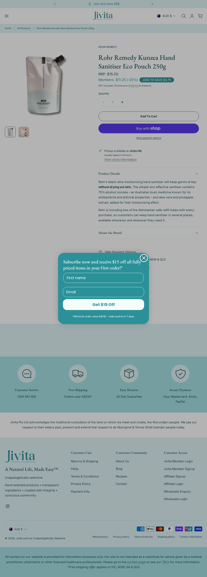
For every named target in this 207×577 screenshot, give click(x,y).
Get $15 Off (103, 304)
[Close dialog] (143, 258)
